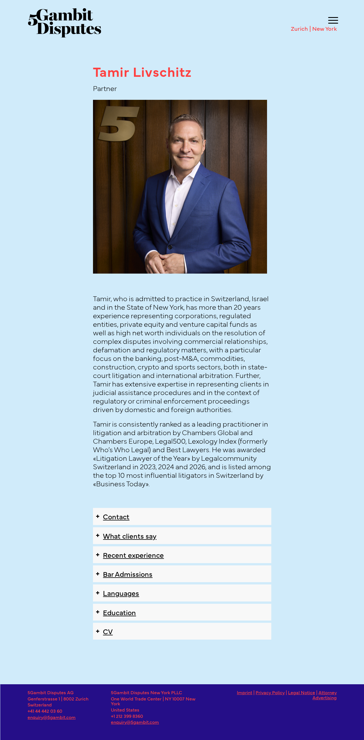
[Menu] (332, 19)
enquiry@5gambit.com (52, 717)
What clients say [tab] (129, 535)
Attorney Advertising (325, 694)
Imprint (244, 692)
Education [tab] (119, 612)
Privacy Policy (270, 692)
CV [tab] (108, 631)
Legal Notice (301, 692)
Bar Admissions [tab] (127, 573)
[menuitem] (332, 19)
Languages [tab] (121, 593)
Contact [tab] (116, 516)
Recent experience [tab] (133, 554)
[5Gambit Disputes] (176, 23)
